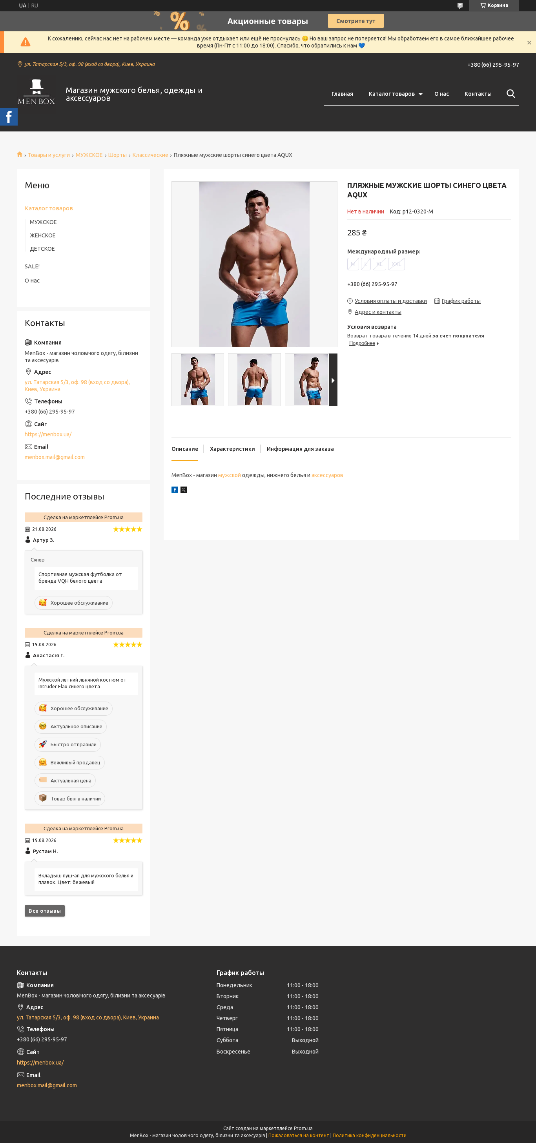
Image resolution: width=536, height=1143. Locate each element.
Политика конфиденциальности (370, 1135)
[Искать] (509, 93)
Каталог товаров (392, 94)
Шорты (117, 155)
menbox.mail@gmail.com (55, 457)
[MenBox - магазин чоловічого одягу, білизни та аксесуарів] (36, 94)
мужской (229, 475)
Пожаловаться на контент (298, 1135)
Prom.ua (303, 1128)
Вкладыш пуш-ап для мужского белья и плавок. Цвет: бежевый (85, 879)
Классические (150, 155)
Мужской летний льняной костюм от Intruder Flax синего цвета (82, 683)
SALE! (32, 266)
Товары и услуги (49, 155)
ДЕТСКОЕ (42, 249)
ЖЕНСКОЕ (43, 235)
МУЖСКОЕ (89, 155)
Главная (342, 94)
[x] (183, 491)
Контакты (478, 94)
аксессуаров (327, 475)
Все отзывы (45, 910)
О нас (441, 94)
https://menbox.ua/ (48, 434)
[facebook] (174, 491)
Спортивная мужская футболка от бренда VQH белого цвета (80, 577)
